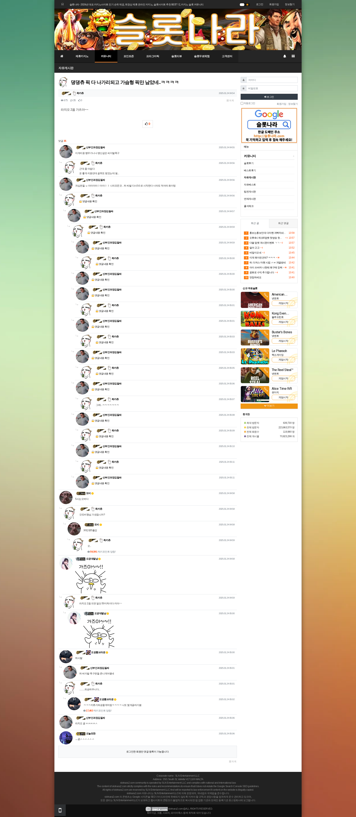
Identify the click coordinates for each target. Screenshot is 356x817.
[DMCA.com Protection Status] (156, 809)
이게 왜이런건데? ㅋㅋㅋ (260, 257)
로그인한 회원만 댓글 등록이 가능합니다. (147, 751)
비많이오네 (253, 252)
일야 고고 (252, 247)
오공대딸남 (92, 558)
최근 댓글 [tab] (283, 223)
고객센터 (227, 56)
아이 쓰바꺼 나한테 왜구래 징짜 (264, 267)
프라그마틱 (152, 56)
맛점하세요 (253, 277)
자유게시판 (66, 68)
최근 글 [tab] (255, 223)
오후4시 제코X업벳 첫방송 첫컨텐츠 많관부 (265, 237)
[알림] (284, 56)
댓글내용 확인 (89, 201)
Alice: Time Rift (282, 389)
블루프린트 (278, 317)
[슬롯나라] (178, 29)
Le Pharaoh (279, 351)
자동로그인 (249, 103)
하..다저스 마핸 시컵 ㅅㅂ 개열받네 (266, 262)
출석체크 (248, 206)
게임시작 (283, 303)
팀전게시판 (250, 191)
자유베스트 (250, 184)
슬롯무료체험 (202, 56)
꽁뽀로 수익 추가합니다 (260, 272)
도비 (88, 493)
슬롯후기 (248, 163)
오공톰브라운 (98, 652)
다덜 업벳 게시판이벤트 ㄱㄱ (262, 242)
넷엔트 (275, 298)
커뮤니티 (106, 56)
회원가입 (274, 4)
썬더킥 (275, 392)
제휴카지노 (82, 56)
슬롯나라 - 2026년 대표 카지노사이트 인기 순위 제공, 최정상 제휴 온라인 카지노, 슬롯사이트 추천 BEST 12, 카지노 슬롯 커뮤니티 (137, 4)
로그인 (259, 4)
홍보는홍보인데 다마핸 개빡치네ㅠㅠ (266, 232)
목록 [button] (231, 100)
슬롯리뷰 (176, 56)
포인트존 (129, 56)
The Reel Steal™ (282, 370)
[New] (255, 299)
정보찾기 (289, 4)
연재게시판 (250, 198)
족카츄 (80, 93)
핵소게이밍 (278, 354)
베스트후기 (250, 170)
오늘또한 (91, 733)
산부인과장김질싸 (95, 147)
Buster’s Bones (282, 332)
